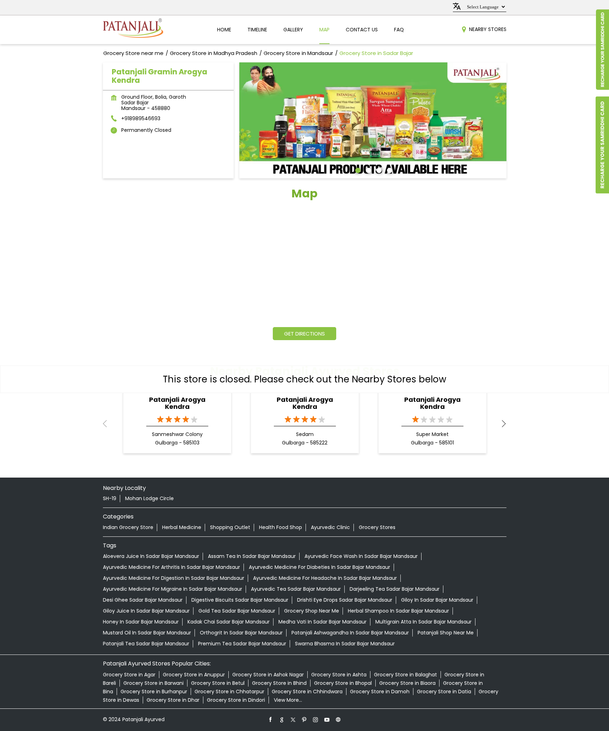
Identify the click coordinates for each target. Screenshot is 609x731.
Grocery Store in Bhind (279, 683)
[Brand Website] (338, 719)
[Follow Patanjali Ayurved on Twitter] (293, 719)
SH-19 (109, 498)
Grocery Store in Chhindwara (307, 691)
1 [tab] (357, 169)
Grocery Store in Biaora (407, 683)
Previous (108, 424)
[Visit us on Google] (282, 719)
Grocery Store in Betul (218, 683)
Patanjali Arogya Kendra (177, 403)
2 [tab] (367, 169)
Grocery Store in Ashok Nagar (268, 674)
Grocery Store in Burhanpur (154, 691)
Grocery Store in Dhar (173, 700)
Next (500, 424)
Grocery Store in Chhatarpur (229, 691)
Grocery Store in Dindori (236, 700)
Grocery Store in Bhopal (343, 683)
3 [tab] (378, 169)
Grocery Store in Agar (129, 674)
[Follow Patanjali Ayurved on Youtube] (327, 719)
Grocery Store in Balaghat (405, 674)
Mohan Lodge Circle (149, 498)
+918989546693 (140, 118)
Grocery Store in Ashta (339, 674)
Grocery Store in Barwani (153, 683)
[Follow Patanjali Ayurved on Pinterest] (304, 719)
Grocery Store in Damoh (380, 691)
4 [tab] (388, 169)
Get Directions (304, 333)
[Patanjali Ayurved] (133, 29)
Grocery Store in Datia (444, 691)
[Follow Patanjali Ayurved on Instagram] (316, 719)
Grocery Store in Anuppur (194, 674)
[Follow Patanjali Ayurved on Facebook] (271, 719)
